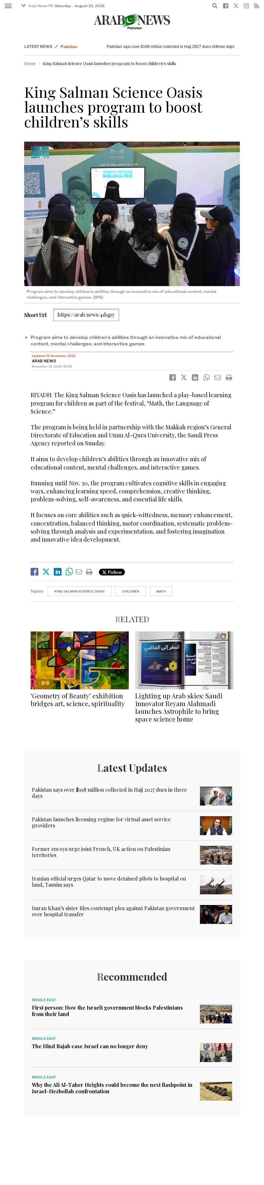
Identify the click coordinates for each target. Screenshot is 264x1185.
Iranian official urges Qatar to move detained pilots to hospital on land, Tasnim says (109, 881)
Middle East (44, 1000)
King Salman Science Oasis (79, 591)
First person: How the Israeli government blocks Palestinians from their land (107, 1010)
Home (30, 63)
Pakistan (69, 46)
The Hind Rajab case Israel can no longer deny (90, 1046)
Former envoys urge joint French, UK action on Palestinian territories (101, 851)
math (160, 591)
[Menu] (8, 6)
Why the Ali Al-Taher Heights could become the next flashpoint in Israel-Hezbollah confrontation (112, 1087)
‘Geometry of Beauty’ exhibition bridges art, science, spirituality (78, 699)
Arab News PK (40, 6)
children (130, 591)
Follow (114, 572)
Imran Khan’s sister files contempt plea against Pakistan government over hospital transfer (113, 911)
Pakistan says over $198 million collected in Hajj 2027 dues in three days (170, 46)
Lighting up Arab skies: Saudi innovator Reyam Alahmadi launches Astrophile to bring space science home (178, 707)
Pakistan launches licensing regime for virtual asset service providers (101, 822)
